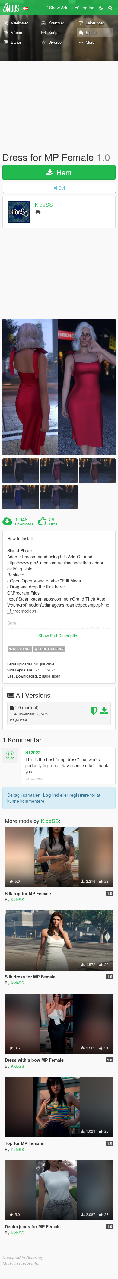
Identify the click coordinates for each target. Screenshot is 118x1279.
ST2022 (32, 752)
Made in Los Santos (21, 1263)
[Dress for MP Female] (59, 387)
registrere (79, 795)
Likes (53, 524)
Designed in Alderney (22, 1257)
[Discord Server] (38, 211)
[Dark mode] (101, 7)
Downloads (24, 524)
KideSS (44, 205)
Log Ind (51, 795)
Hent (63, 172)
